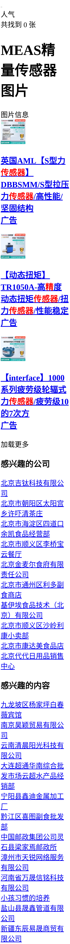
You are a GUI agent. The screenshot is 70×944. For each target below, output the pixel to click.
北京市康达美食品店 (32, 646)
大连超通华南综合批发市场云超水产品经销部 (32, 776)
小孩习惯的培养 (25, 898)
